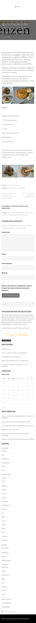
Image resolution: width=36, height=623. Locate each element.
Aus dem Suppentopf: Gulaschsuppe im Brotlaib (21, 439)
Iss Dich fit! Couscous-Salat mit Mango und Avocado (19, 425)
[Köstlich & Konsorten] (9, 611)
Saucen (4, 520)
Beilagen (17, 185)
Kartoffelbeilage (6, 560)
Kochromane (15, 429)
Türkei (3, 594)
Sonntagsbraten (6, 607)
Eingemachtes (5, 462)
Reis (3, 513)
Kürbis (3, 481)
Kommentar (6, 232)
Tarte (3, 532)
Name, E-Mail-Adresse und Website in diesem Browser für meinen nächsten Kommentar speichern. (17, 288)
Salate (3, 517)
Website (4, 273)
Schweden (4, 586)
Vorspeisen (5, 540)
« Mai (3, 408)
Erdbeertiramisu (6, 349)
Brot (3, 455)
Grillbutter (22, 188)
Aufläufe (4, 556)
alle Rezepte (11, 185)
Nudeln (4, 497)
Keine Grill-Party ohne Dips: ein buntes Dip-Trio (14, 353)
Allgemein (4, 545)
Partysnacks (5, 501)
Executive (26, 618)
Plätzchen (4, 509)
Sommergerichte (6, 603)
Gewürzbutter (14, 188)
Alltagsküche (5, 552)
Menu (19, 6)
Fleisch (4, 470)
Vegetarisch (5, 536)
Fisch (3, 466)
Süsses (3, 528)
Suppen (4, 524)
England (4, 571)
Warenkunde (5, 548)
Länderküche (5, 564)
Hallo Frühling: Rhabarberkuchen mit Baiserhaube (15, 360)
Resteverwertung (6, 599)
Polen (3, 582)
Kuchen (4, 493)
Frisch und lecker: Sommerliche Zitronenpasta (28, 195)
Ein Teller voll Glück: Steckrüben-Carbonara (19, 421)
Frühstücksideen (6, 474)
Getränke (4, 486)
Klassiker (4, 490)
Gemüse (4, 478)
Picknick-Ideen (6, 505)
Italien (3, 579)
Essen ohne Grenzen (11, 618)
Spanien (4, 590)
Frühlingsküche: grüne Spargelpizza (11, 357)
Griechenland (5, 575)
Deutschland (5, 567)
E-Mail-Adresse (7, 263)
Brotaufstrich (5, 459)
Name (4, 254)
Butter (8, 188)
